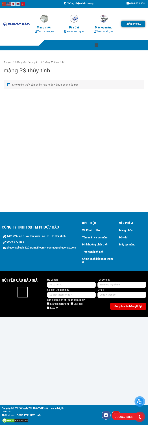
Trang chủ (9, 62)
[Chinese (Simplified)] (4, 3)
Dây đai (123, 237)
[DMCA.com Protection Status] (15, 420)
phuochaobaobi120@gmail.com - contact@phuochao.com (41, 247)
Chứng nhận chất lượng (79, 3)
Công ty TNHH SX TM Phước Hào (30, 227)
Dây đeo (78, 303)
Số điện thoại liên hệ (58, 289)
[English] (8, 3)
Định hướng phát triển (95, 244)
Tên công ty (103, 279)
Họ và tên (52, 279)
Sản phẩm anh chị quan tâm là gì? (66, 299)
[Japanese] (13, 3)
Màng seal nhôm (59, 303)
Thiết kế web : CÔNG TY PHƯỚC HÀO (21, 415)
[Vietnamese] (23, 3)
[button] (96, 45)
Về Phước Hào (91, 230)
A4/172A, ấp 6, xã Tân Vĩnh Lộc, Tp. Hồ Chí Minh (36, 236)
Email (100, 289)
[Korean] (18, 3)
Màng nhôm (126, 230)
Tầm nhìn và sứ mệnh (95, 237)
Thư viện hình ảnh (92, 251)
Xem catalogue (45, 31)
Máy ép (54, 308)
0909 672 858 (137, 3)
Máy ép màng (127, 244)
